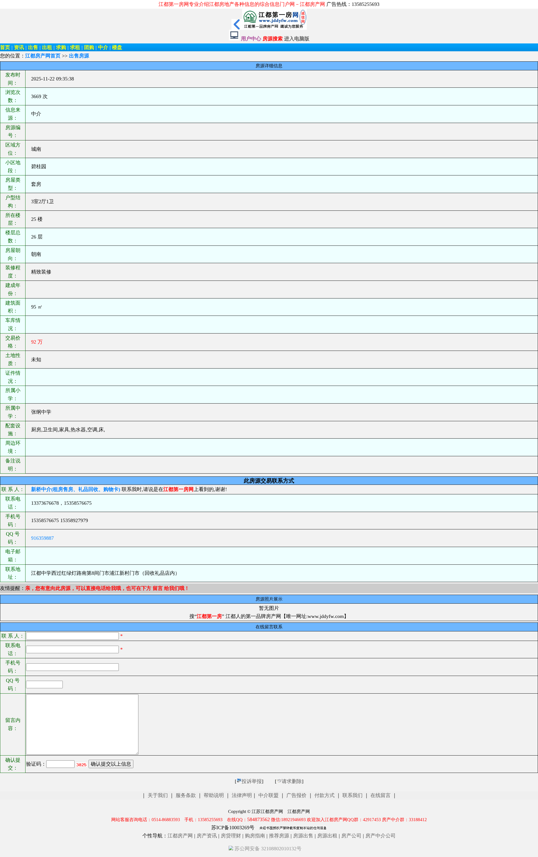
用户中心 (251, 38)
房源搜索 (273, 38)
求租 (75, 47)
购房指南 (255, 836)
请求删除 (292, 781)
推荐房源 (279, 836)
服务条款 (186, 795)
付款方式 (324, 795)
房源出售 (303, 836)
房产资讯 (207, 836)
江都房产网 (180, 836)
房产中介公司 (380, 836)
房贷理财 (231, 836)
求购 (61, 47)
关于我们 (158, 795)
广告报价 (296, 795)
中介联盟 (268, 795)
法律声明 (242, 795)
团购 (89, 47)
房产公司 (351, 836)
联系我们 (352, 795)
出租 (47, 47)
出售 (33, 47)
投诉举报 (252, 781)
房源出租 (327, 836)
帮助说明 (214, 795)
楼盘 (117, 47)
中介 (103, 47)
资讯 (19, 47)
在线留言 (380, 795)
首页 (5, 47)
